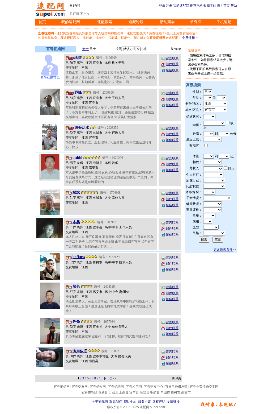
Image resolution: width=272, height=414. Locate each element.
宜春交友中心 (153, 386)
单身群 (195, 22)
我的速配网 (181, 5)
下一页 (108, 378)
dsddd (77, 158)
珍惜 (78, 58)
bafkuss (79, 257)
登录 (162, 5)
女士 (85, 49)
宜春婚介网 (98, 386)
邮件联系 (172, 64)
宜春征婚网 (62, 386)
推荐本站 (196, 5)
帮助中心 (130, 402)
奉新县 (103, 392)
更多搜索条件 (223, 250)
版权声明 (158, 402)
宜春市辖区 (89, 392)
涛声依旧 (80, 351)
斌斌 (76, 192)
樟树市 (175, 392)
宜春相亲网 (134, 386)
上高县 (124, 392)
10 (100, 378)
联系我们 (115, 402)
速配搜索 (104, 22)
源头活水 (81, 128)
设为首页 (223, 5)
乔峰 (78, 92)
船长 (76, 286)
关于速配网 (100, 402)
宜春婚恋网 (116, 386)
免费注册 (188, 38)
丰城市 (165, 392)
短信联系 (172, 70)
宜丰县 (134, 392)
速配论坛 (136, 22)
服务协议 (144, 402)
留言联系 (172, 58)
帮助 (234, 5)
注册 (169, 5)
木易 (76, 222)
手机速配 (223, 22)
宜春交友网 (80, 386)
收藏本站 (209, 5)
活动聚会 (167, 22)
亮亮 (76, 322)
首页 (42, 22)
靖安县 (144, 392)
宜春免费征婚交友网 (204, 386)
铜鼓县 (155, 392)
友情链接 (173, 402)
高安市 (186, 392)
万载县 (113, 392)
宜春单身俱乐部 (176, 386)
